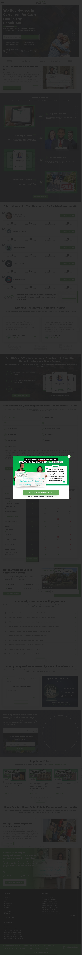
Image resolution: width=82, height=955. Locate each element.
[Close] (69, 456)
